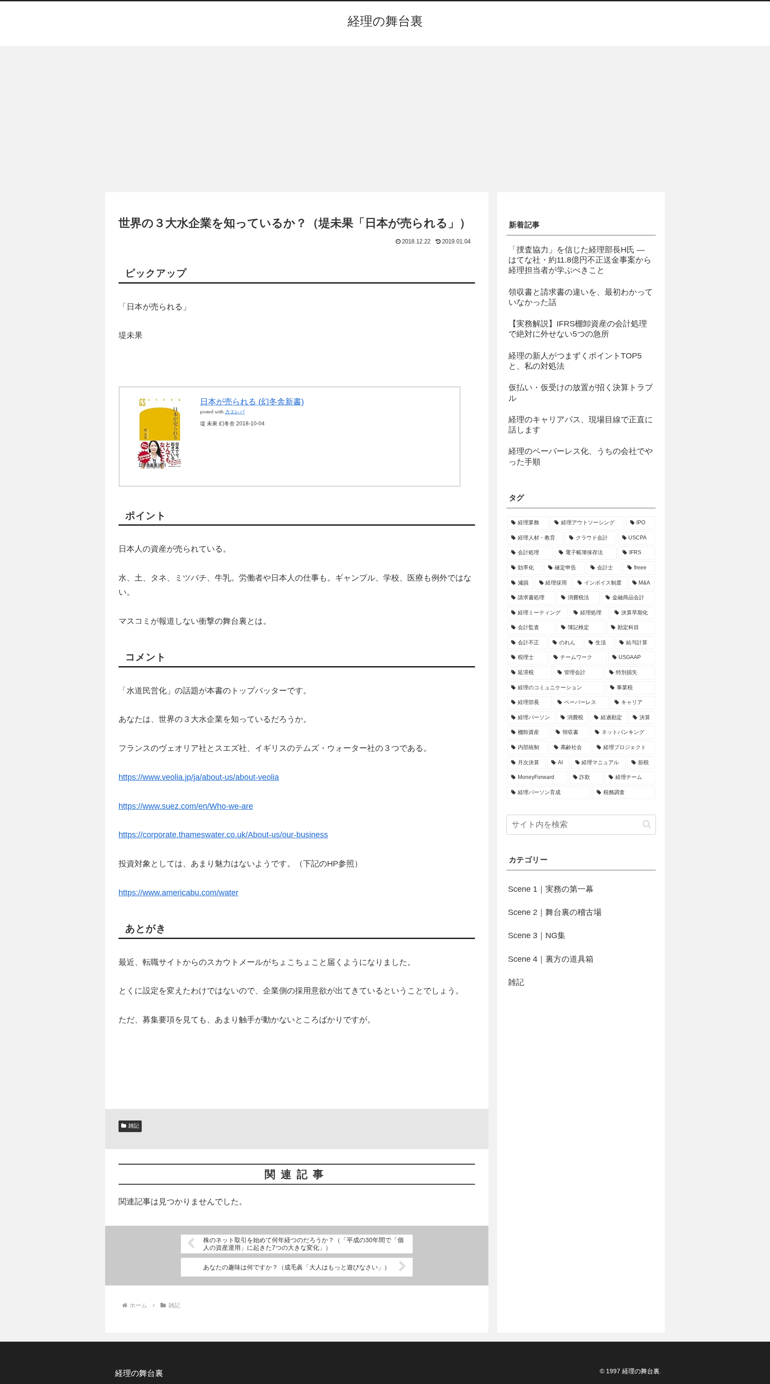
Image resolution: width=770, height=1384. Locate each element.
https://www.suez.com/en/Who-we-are (186, 806)
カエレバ (235, 411)
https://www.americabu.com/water (178, 892)
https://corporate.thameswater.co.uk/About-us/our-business (223, 834)
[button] (647, 824)
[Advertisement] (385, 119)
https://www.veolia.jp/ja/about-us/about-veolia (199, 777)
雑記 (133, 1126)
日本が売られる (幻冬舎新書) (252, 401)
